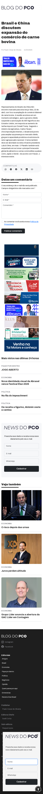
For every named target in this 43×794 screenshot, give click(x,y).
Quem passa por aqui (9, 688)
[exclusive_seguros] (21, 250)
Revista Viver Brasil (9, 697)
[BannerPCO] (21, 322)
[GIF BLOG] (21, 286)
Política (5, 676)
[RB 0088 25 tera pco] (21, 298)
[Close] (37, 735)
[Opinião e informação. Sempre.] (17, 7)
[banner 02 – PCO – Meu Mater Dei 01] (21, 334)
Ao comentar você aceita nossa (21, 223)
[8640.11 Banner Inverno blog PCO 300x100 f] (21, 262)
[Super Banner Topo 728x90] (21, 62)
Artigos (5, 659)
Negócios (5, 680)
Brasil (4, 663)
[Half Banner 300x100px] (21, 310)
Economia (5, 667)
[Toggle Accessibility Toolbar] (38, 789)
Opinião (5, 684)
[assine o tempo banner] (21, 274)
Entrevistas (6, 693)
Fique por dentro (8, 671)
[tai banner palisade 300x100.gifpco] (21, 346)
